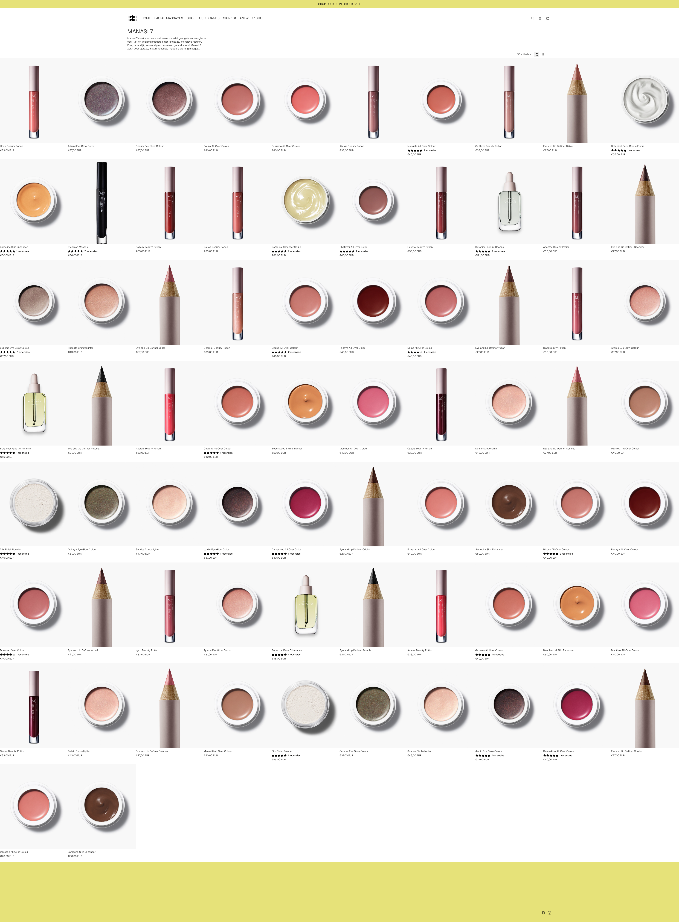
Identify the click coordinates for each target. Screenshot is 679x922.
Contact (131, 900)
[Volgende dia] (62, 101)
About (130, 884)
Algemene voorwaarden (220, 912)
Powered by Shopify (157, 912)
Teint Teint (140, 912)
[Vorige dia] (5, 101)
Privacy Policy (135, 896)
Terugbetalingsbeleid (180, 912)
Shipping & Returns (138, 888)
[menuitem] (146, 18)
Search (131, 880)
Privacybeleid (199, 912)
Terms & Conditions (138, 892)
